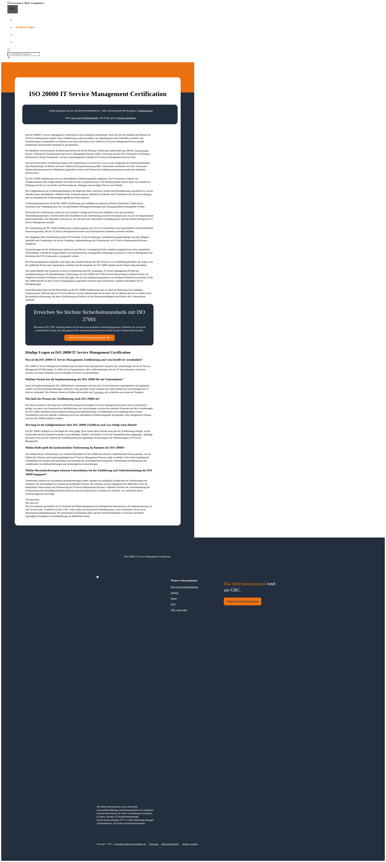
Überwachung (141, 150)
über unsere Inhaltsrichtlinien (84, 118)
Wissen (20, 19)
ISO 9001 (70, 277)
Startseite (100, 556)
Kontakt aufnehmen (126, 118)
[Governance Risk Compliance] (25, 3)
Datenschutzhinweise (170, 844)
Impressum (153, 844)
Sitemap (174, 593)
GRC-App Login (179, 610)
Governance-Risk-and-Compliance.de (130, 844)
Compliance (98, 392)
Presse (174, 598)
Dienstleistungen (25, 34)
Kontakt (20, 42)
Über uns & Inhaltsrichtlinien (184, 587)
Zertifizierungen (25, 27)
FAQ (173, 604)
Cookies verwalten (190, 844)
